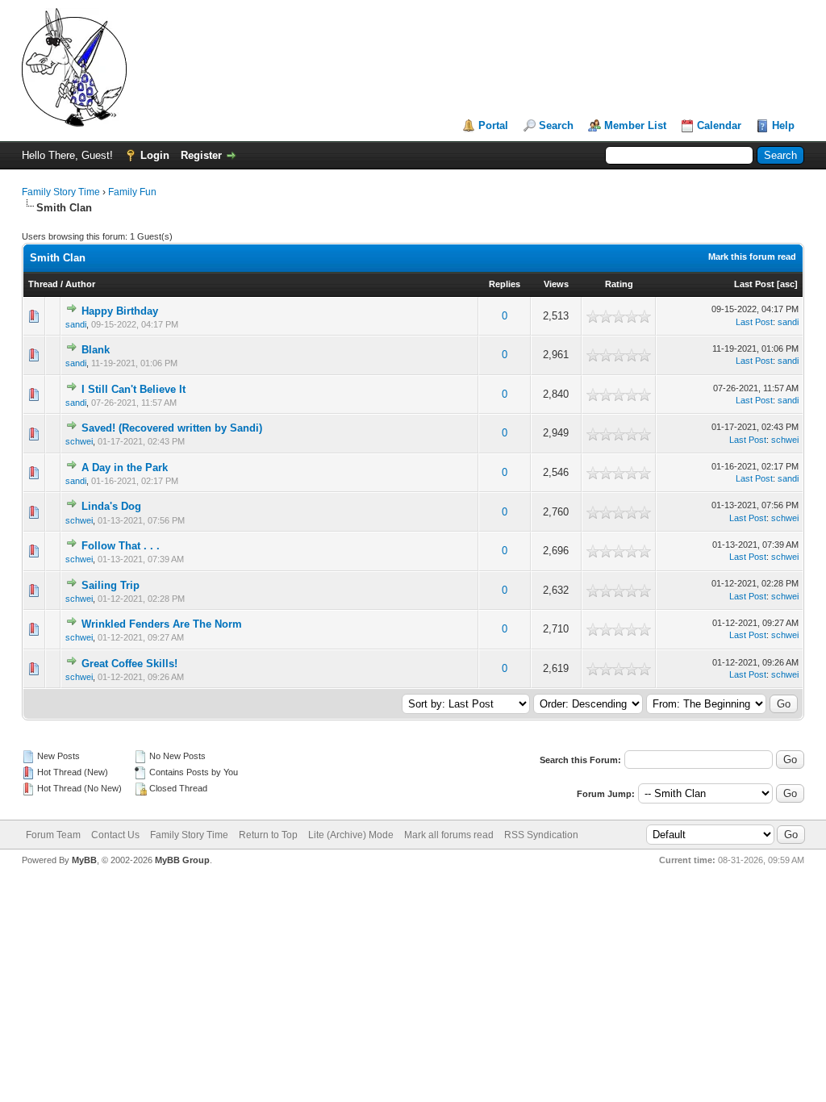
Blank (95, 350)
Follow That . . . (120, 546)
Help (783, 125)
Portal (493, 125)
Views (556, 284)
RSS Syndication (541, 835)
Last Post (754, 284)
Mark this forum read (752, 256)
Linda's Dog (111, 506)
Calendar (719, 125)
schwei (79, 441)
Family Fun (132, 192)
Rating (619, 284)
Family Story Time (61, 192)
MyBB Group (182, 860)
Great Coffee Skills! (129, 663)
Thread (43, 284)
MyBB (84, 860)
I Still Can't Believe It (133, 389)
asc (787, 284)
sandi (75, 324)
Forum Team (53, 835)
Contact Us (115, 835)
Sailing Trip (110, 585)
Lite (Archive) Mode (351, 835)
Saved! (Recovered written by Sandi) (171, 428)
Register (201, 155)
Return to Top (268, 835)
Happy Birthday (119, 311)
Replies (504, 284)
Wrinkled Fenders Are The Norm (161, 624)
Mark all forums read (449, 835)
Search (556, 125)
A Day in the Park (124, 467)
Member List (635, 125)
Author (80, 284)
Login (154, 155)
